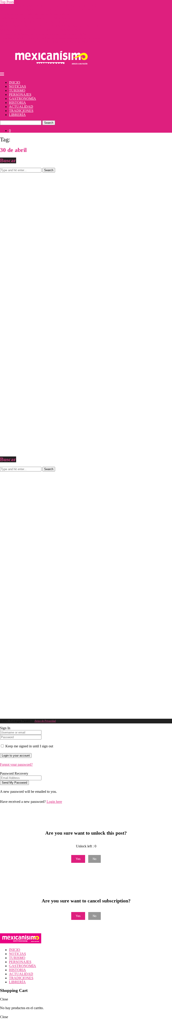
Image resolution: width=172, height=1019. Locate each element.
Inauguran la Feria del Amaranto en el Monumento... (37, 18)
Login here (54, 802)
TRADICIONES (21, 111)
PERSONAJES (20, 94)
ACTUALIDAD (21, 107)
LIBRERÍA (17, 115)
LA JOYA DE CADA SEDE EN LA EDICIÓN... (35, 22)
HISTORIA (17, 102)
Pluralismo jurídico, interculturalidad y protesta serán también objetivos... (51, 38)
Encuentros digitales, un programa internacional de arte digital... (45, 34)
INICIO (14, 82)
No (94, 859)
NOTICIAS (17, 86)
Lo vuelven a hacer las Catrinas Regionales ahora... (36, 14)
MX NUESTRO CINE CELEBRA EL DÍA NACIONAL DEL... (47, 30)
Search (48, 122)
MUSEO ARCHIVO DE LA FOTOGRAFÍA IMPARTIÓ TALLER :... (51, 26)
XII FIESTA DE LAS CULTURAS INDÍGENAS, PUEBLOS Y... (48, 10)
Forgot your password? (16, 764)
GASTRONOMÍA (22, 98)
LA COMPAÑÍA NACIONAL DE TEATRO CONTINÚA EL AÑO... (51, 6)
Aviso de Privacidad (45, 721)
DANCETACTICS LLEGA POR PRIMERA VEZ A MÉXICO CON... (51, 42)
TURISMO (17, 90)
